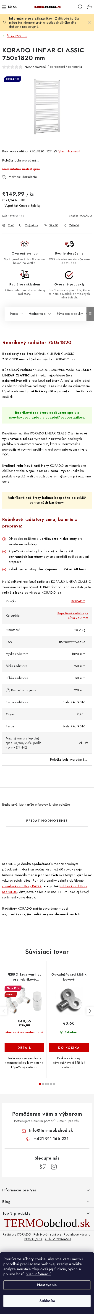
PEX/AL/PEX (33, 1239)
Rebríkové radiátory (48, 1234)
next (90, 1011)
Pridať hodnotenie (47, 820)
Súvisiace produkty (70, 313)
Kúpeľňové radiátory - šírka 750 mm (72, 615)
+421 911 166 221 (51, 1139)
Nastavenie (47, 1285)
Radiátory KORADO (17, 1234)
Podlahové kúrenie (77, 1234)
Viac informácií (38, 1274)
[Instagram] (54, 1167)
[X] (43, 1167)
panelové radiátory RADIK (22, 886)
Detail (24, 1047)
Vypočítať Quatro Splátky (22, 205)
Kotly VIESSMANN (58, 1239)
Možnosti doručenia (23, 176)
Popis (14, 313)
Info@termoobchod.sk (51, 1130)
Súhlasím (47, 1301)
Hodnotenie (37, 313)
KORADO (86, 216)
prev (3, 1011)
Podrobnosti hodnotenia (65, 66)
